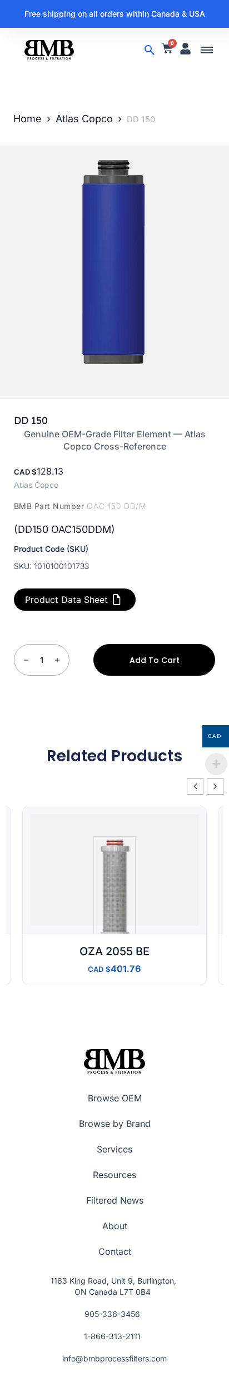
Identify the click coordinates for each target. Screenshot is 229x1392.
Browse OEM (115, 1098)
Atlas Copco (84, 118)
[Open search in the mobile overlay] (149, 50)
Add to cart (155, 660)
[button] (207, 50)
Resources (114, 1174)
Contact (114, 1251)
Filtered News (114, 1200)
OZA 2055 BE (114, 951)
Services (114, 1149)
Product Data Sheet (66, 599)
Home (27, 118)
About (114, 1225)
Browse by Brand (115, 1123)
